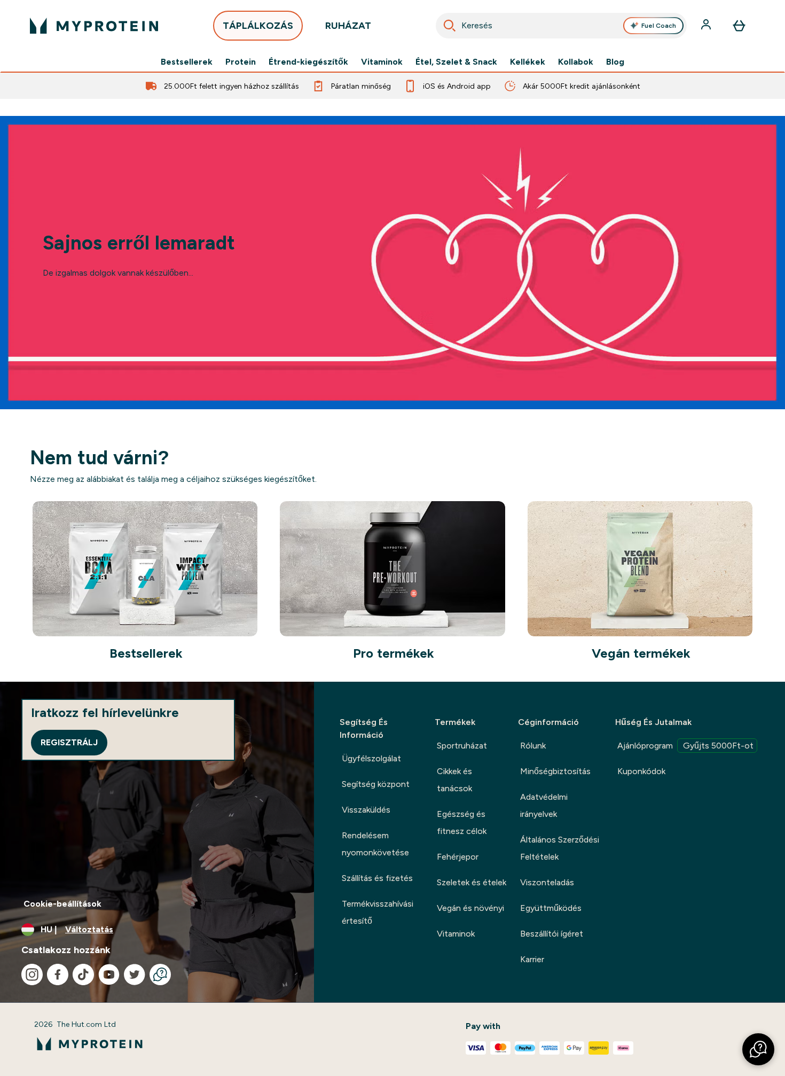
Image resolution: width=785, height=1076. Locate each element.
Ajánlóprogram (685, 745)
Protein (240, 62)
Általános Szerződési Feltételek (559, 848)
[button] (758, 1049)
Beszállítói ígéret (551, 933)
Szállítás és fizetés (377, 878)
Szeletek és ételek (471, 882)
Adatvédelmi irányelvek (544, 805)
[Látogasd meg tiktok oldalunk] (83, 974)
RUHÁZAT (348, 25)
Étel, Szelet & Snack (456, 62)
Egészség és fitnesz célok (461, 822)
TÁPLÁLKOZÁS (258, 25)
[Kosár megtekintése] (739, 25)
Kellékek (527, 62)
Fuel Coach (658, 25)
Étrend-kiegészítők (308, 62)
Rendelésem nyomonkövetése (375, 844)
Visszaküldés (366, 809)
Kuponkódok (641, 771)
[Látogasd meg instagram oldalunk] (32, 974)
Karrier (532, 959)
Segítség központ (376, 784)
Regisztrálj (69, 742)
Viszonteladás (547, 882)
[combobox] (561, 25)
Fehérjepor (457, 856)
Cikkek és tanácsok (454, 780)
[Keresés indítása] (449, 25)
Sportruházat (462, 745)
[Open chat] (160, 974)
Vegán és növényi (470, 908)
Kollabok (575, 62)
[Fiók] (707, 25)
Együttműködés (551, 908)
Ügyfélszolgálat (371, 758)
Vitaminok (382, 62)
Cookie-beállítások (62, 903)
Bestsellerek (187, 62)
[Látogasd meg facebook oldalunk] (57, 974)
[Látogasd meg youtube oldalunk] (109, 974)
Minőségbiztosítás (555, 771)
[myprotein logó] (94, 25)
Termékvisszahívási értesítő (377, 912)
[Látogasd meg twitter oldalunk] (134, 974)
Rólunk (533, 745)
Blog (615, 62)
